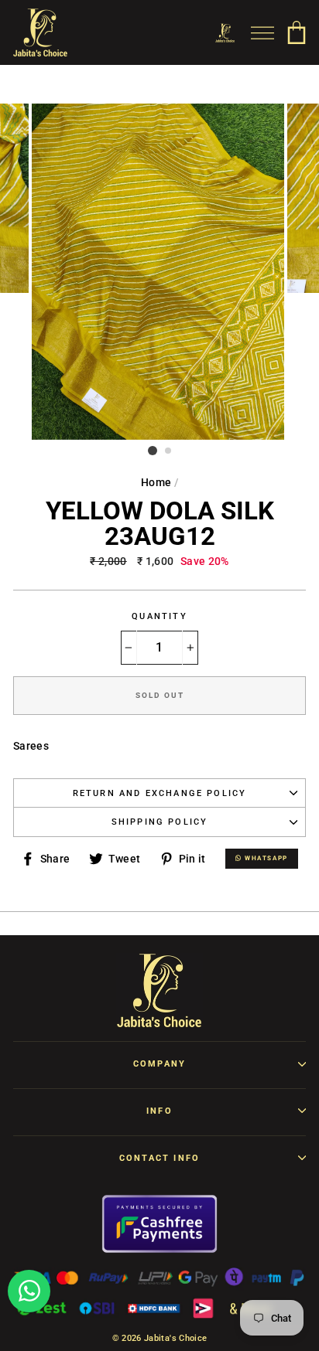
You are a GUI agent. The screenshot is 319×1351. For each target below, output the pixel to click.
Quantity (159, 616)
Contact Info (159, 1158)
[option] (159, 272)
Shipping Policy (159, 822)
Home (156, 482)
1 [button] (152, 450)
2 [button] (169, 451)
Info (159, 1111)
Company (159, 1064)
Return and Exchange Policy (160, 793)
